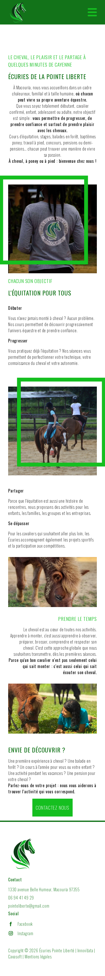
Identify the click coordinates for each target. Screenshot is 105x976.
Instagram (25, 933)
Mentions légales (38, 957)
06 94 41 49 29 (21, 898)
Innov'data (85, 950)
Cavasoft (15, 957)
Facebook (25, 924)
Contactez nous (52, 807)
